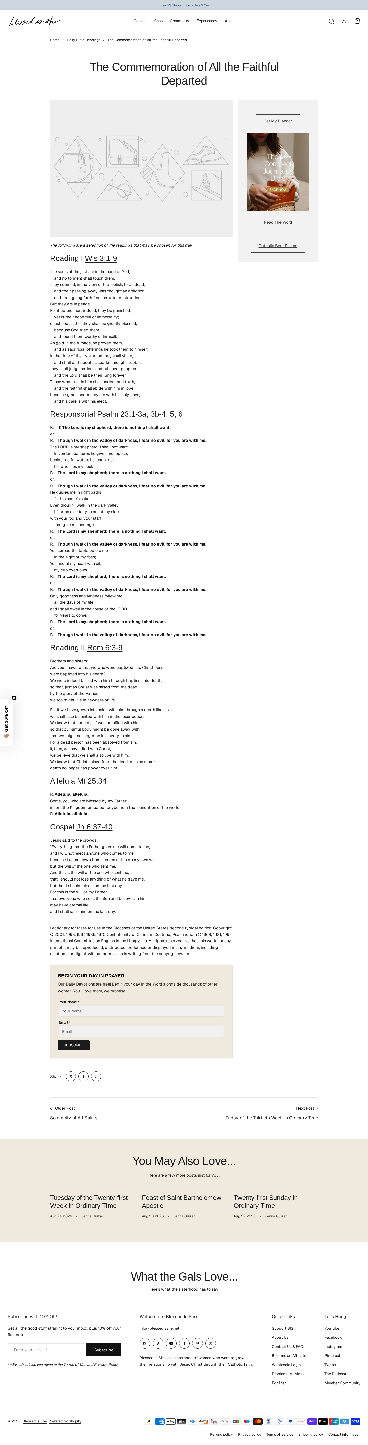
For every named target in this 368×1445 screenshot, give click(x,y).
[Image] (278, 172)
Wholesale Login (286, 1364)
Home (55, 40)
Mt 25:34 (92, 781)
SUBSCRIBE (74, 1045)
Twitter (330, 1364)
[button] (6, 722)
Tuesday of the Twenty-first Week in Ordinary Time (89, 1201)
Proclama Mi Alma (288, 1373)
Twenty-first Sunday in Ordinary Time (266, 1201)
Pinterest (332, 1355)
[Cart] (357, 21)
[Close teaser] (14, 697)
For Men (279, 1382)
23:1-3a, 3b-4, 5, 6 (151, 414)
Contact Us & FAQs (288, 1346)
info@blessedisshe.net (159, 1328)
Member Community (342, 1382)
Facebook (333, 1337)
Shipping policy (310, 1434)
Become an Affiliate (289, 1355)
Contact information (344, 1434)
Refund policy (221, 1434)
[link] (71, 1076)
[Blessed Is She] (34, 21)
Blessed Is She (35, 1421)
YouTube (331, 1328)
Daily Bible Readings (83, 40)
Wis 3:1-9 (101, 258)
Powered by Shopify (65, 1421)
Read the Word (278, 222)
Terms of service (279, 1434)
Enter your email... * (31, 1349)
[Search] (331, 21)
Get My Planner (278, 121)
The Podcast (335, 1373)
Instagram (333, 1346)
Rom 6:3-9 (105, 647)
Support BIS (282, 1328)
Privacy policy (249, 1434)
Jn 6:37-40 (94, 827)
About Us (280, 1337)
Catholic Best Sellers (278, 245)
